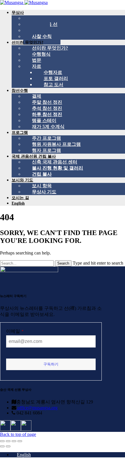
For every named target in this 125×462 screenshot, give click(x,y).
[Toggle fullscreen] (14, 441)
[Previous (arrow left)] (2, 446)
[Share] (8, 441)
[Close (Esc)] (2, 441)
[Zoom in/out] (19, 441)
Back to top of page (18, 434)
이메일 (15, 331)
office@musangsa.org (37, 407)
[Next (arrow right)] (8, 446)
